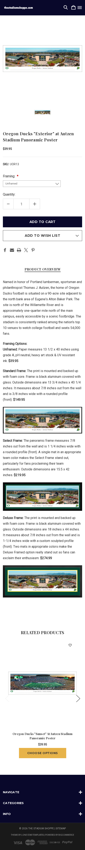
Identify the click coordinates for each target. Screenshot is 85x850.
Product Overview (43, 269)
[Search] (65, 7)
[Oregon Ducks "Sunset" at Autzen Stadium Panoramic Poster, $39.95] (42, 683)
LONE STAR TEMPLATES (32, 835)
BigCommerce (66, 835)
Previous (7, 698)
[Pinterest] (33, 250)
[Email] (12, 250)
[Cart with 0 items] (73, 7)
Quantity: (9, 194)
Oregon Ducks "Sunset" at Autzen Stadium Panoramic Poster (42, 736)
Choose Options (42, 753)
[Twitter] (26, 250)
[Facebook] (5, 250)
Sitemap (61, 828)
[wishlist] (70, 645)
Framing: (9, 176)
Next (78, 698)
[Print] (19, 250)
